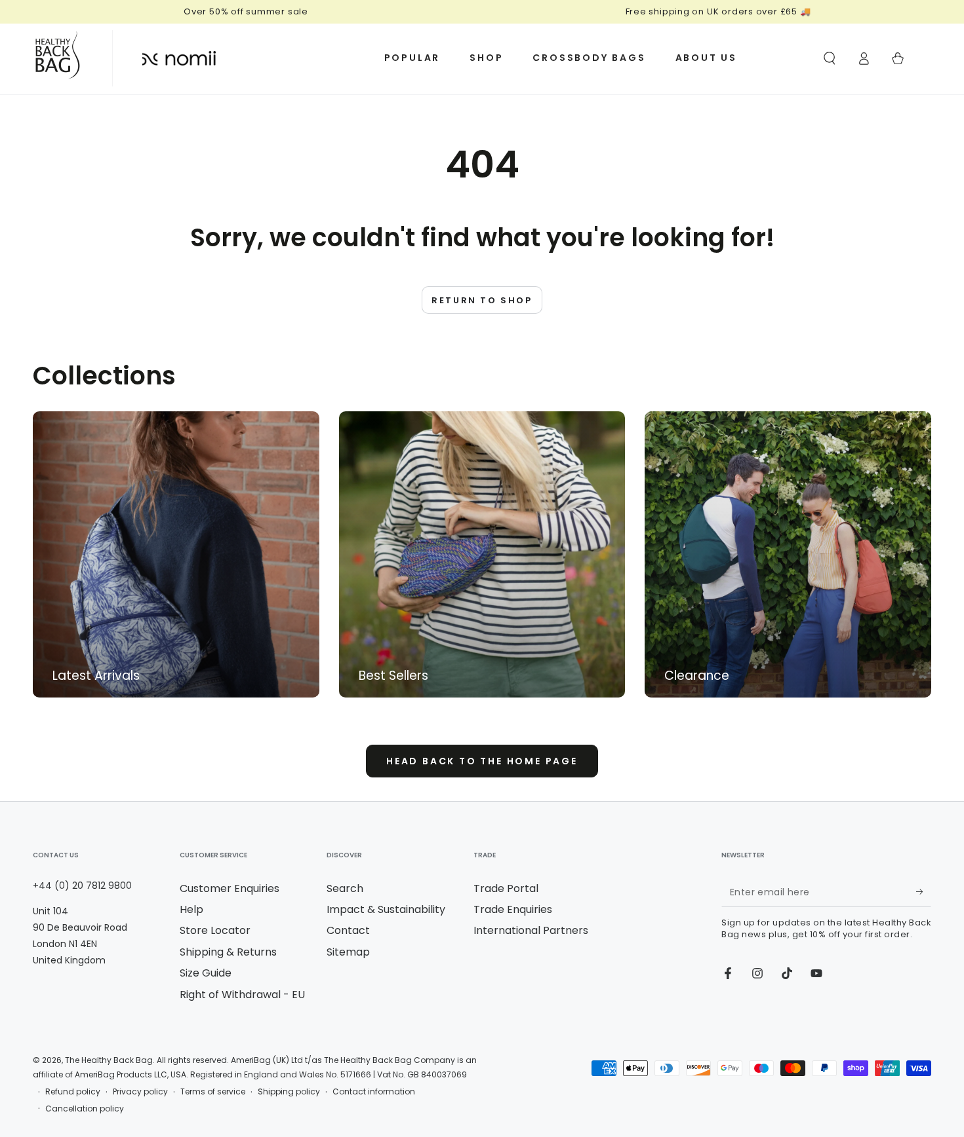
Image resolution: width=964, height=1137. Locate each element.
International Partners (530, 930)
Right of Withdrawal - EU (242, 994)
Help (191, 909)
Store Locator (215, 930)
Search (345, 888)
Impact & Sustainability (386, 909)
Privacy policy (140, 1092)
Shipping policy (289, 1092)
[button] (830, 58)
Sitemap (348, 952)
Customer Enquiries (229, 888)
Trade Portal (505, 888)
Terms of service (212, 1092)
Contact (348, 930)
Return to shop (482, 300)
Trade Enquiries (512, 909)
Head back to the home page (482, 761)
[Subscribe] (923, 892)
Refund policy (72, 1092)
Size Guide (205, 972)
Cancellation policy (84, 1109)
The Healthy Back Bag (109, 1060)
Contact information (373, 1092)
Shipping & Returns (228, 952)
